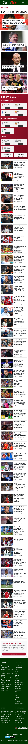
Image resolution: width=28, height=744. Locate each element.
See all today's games (7, 155)
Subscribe (14, 654)
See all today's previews (20, 155)
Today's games (11, 97)
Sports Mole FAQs (20, 713)
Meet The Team (19, 718)
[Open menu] (23, 2)
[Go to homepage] (10, 2)
